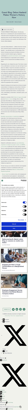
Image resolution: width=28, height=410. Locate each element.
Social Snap (10, 402)
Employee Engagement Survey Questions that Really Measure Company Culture (12, 292)
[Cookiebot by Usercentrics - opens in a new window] (21, 180)
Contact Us (7, 309)
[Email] (4, 351)
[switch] (25, 206)
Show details (21, 219)
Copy (16, 406)
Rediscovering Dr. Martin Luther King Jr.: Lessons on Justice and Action (12, 240)
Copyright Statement (19, 315)
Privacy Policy (7, 315)
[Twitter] (15, 335)
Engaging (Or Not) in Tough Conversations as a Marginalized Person (13, 266)
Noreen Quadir (5, 174)
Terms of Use (12, 315)
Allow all (14, 224)
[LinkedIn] (4, 319)
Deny (14, 228)
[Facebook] (4, 321)
